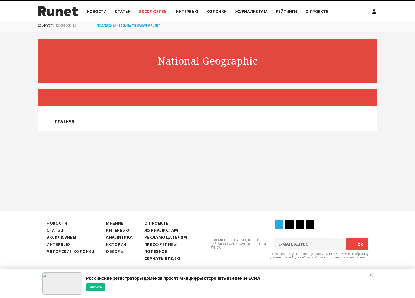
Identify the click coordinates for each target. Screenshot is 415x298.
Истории (116, 244)
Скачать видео (162, 258)
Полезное (155, 251)
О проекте (316, 11)
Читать (95, 287)
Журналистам (251, 11)
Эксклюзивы (153, 11)
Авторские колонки (70, 251)
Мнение (114, 223)
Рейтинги (286, 11)
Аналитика (119, 237)
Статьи (123, 11)
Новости (96, 11)
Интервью (187, 11)
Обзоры (115, 251)
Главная (64, 121)
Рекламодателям (165, 237)
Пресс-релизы (160, 244)
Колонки (217, 11)
